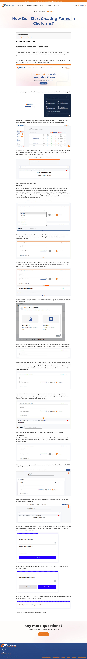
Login (76, 5)
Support (49, 5)
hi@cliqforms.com (6, 653)
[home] (7, 5)
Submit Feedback (46, 657)
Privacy (74, 657)
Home (35, 11)
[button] (21, 6)
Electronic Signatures (32, 5)
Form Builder (20, 5)
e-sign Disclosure (82, 657)
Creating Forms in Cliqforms (24, 37)
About (55, 5)
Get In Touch (43, 634)
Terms (68, 657)
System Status (56, 657)
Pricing (41, 5)
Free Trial (82, 5)
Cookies (63, 657)
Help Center (42, 11)
